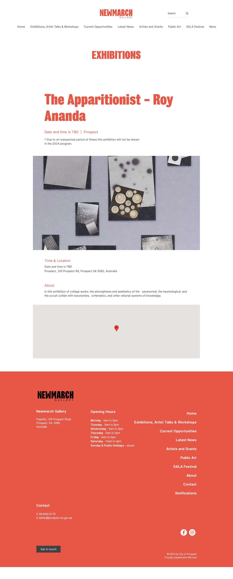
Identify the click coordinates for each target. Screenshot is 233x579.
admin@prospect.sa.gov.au (55, 518)
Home (191, 413)
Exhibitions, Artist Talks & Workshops (175, 422)
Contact (189, 484)
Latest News (186, 440)
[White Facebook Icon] (183, 532)
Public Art (188, 458)
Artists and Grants (181, 449)
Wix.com (192, 558)
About (191, 476)
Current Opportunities (178, 431)
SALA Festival (184, 467)
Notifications (185, 493)
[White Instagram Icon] (192, 532)
